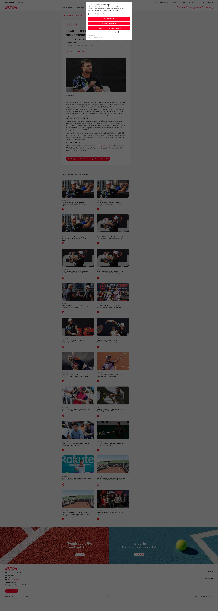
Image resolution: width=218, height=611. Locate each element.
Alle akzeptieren (109, 19)
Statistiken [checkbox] (103, 14)
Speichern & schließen (109, 23)
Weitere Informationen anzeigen (108, 32)
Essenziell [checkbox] (93, 14)
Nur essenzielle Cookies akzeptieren (109, 28)
